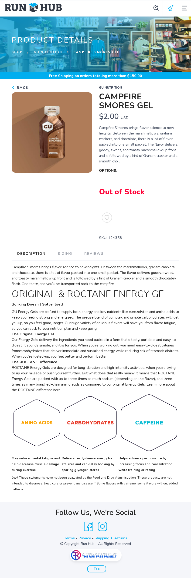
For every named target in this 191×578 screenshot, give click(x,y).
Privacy (84, 538)
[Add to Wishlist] (107, 217)
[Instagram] (102, 527)
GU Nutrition (48, 52)
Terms (69, 538)
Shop (17, 52)
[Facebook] (89, 527)
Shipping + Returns (111, 538)
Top (97, 569)
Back (22, 87)
